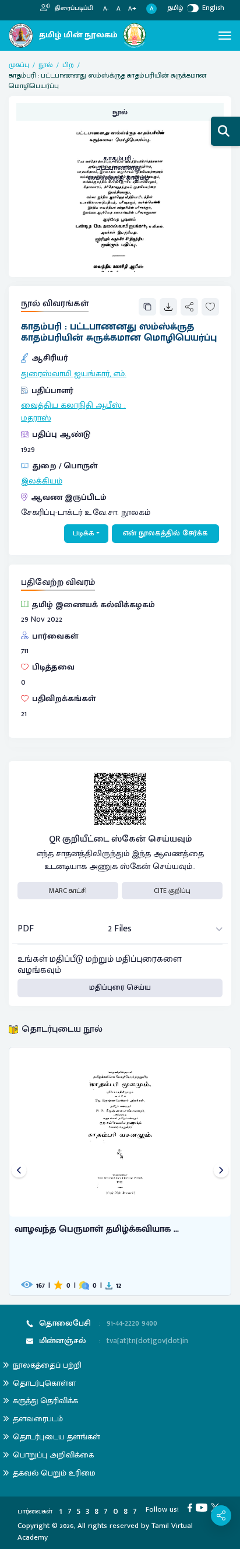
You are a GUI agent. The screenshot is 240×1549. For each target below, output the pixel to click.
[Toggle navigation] (224, 35)
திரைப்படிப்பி (73, 8)
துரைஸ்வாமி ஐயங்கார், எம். (73, 374)
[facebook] (192, 1507)
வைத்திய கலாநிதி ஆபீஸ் (71, 405)
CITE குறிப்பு (172, 890)
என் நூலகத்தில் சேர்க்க (165, 533)
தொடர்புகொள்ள (44, 1383)
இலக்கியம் (41, 481)
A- (106, 9)
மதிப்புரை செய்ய (120, 987)
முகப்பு (19, 64)
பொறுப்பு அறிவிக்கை (53, 1455)
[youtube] (203, 1507)
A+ (132, 9)
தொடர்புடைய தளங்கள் (56, 1437)
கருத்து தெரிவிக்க (45, 1400)
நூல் (45, 64)
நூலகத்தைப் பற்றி (47, 1365)
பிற (68, 64)
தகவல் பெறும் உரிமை (54, 1473)
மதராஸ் (36, 418)
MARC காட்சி (68, 890)
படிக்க (83, 533)
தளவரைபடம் (38, 1419)
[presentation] (19, 1171)
